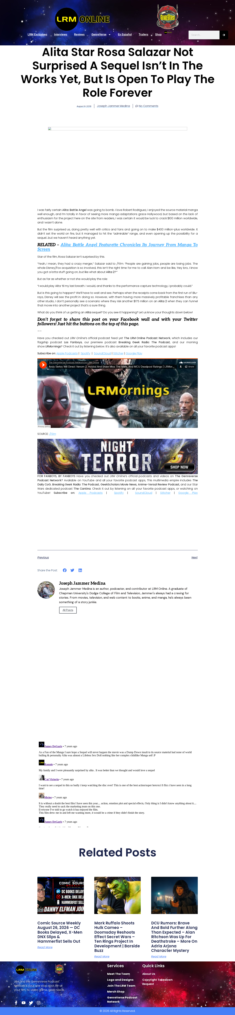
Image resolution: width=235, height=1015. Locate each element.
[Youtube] (24, 1003)
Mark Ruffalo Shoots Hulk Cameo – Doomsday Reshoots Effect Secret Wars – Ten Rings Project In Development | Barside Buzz (117, 936)
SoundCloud (102, 353)
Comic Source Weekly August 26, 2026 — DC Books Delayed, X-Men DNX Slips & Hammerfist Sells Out (59, 932)
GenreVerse (98, 34)
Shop (158, 34)
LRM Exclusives (37, 34)
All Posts (68, 610)
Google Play (134, 353)
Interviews (60, 34)
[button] (65, 570)
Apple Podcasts (67, 353)
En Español (125, 34)
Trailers (143, 34)
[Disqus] (117, 689)
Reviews (79, 34)
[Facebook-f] (16, 1003)
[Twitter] (31, 1003)
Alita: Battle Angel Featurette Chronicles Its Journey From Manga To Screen (117, 247)
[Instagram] (39, 1003)
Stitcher (118, 353)
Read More (45, 947)
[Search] (224, 35)
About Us (148, 974)
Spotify (85, 353)
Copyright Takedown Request (157, 982)
